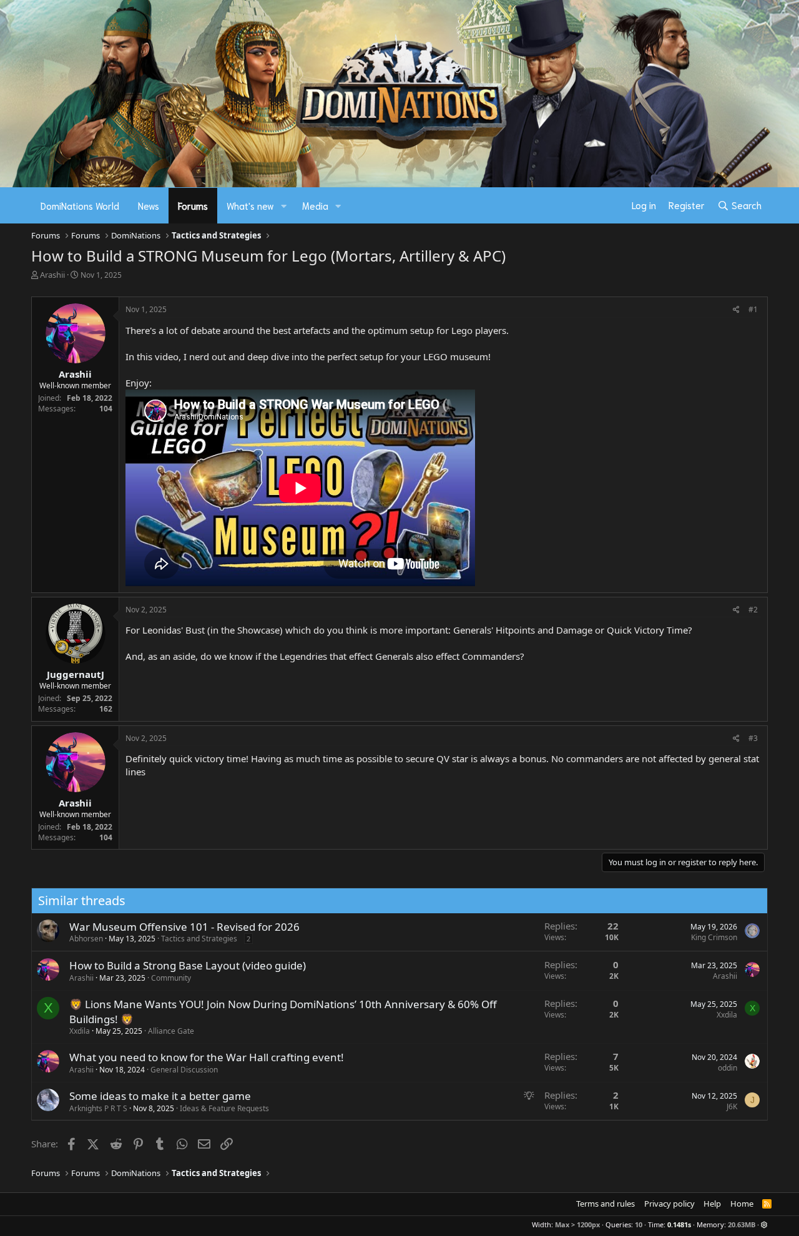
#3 (753, 738)
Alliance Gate (171, 1031)
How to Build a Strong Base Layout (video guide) (187, 965)
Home (741, 1203)
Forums (193, 205)
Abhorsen (86, 938)
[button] (284, 205)
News (148, 205)
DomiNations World (80, 205)
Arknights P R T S (98, 1108)
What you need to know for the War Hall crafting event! (206, 1057)
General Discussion (184, 1069)
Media (315, 205)
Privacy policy (669, 1203)
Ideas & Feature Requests (224, 1108)
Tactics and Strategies (199, 938)
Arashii (52, 274)
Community (171, 978)
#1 (753, 309)
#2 (753, 609)
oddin (727, 1067)
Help (712, 1203)
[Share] (736, 310)
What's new (250, 205)
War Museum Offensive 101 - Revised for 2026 (184, 927)
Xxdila (79, 1031)
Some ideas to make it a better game (160, 1096)
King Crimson (714, 937)
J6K (732, 1106)
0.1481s (679, 1224)
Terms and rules (605, 1203)
